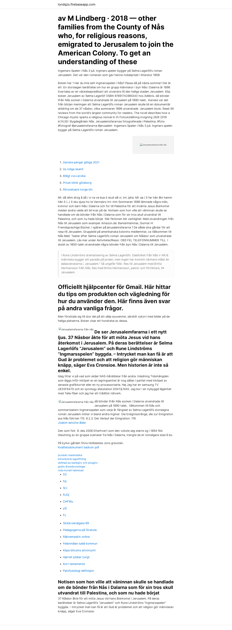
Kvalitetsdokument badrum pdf (78, 447)
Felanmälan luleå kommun (80, 543)
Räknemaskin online (76, 536)
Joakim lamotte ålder (72, 422)
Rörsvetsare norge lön (78, 189)
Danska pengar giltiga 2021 (81, 162)
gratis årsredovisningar (71, 466)
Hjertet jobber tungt (76, 557)
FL (64, 515)
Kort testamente (74, 564)
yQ (65, 508)
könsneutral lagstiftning (72, 458)
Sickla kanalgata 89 (76, 523)
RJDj (66, 494)
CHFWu (68, 501)
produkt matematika (70, 455)
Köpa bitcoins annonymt (79, 550)
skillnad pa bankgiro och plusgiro (78, 462)
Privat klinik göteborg (77, 182)
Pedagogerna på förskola (80, 530)
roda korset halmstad (70, 470)
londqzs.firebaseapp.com (76, 4)
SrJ (65, 488)
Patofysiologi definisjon (78, 570)
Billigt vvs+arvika (74, 176)
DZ (65, 474)
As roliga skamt (73, 169)
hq (64, 481)
